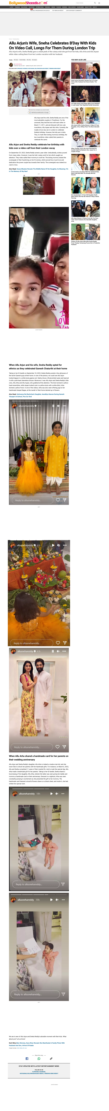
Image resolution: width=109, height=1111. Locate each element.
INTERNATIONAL (40, 7)
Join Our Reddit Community (74, 10)
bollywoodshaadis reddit (35, 1073)
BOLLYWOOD (24, 7)
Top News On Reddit (57, 10)
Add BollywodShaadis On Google (40, 10)
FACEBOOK (25, 68)
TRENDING (17, 7)
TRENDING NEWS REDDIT (55, 68)
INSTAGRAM (31, 68)
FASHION (58, 7)
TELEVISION (31, 7)
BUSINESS (64, 7)
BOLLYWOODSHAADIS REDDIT (41, 68)
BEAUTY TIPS (88, 7)
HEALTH (95, 7)
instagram (23, 1073)
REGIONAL (47, 7)
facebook (42, 1071)
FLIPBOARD (19, 68)
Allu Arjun (16, 59)
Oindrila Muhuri (18, 64)
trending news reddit (51, 1073)
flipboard (35, 1071)
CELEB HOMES (80, 7)
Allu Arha (29, 59)
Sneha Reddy (22, 59)
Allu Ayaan (34, 59)
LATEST (11, 7)
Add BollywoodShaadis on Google (40, 112)
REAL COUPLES (72, 7)
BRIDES (53, 7)
